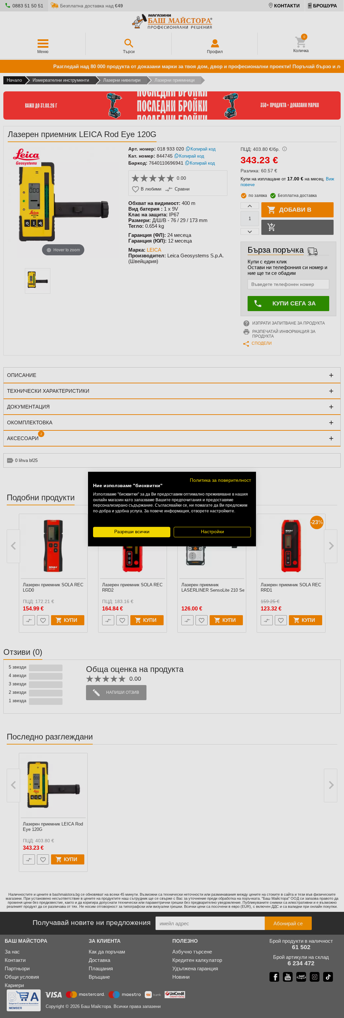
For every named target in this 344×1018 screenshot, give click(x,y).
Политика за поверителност (220, 480)
